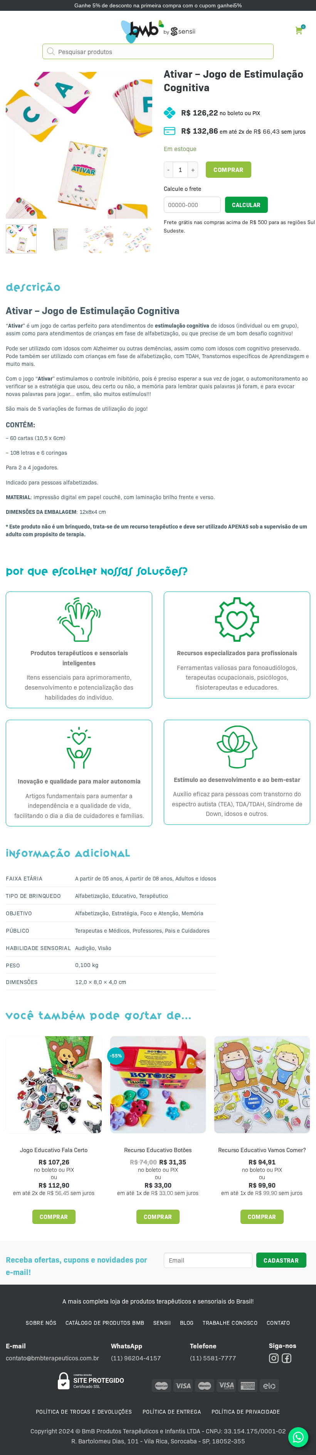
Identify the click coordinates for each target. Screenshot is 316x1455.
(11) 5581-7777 (213, 1358)
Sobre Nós (41, 1322)
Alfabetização (92, 895)
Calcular (246, 205)
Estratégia (124, 912)
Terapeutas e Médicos (102, 930)
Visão (104, 947)
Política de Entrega (172, 1411)
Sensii (162, 1322)
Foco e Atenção (159, 912)
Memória (192, 912)
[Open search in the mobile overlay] (158, 51)
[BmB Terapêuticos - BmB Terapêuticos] (158, 32)
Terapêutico (153, 895)
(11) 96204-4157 (136, 1358)
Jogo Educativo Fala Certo (53, 1150)
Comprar (228, 169)
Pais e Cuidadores (187, 930)
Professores (147, 930)
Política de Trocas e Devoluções (84, 1411)
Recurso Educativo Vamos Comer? (262, 1150)
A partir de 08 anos (148, 878)
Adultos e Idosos (195, 878)
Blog (187, 1322)
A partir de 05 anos (98, 878)
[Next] (139, 145)
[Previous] (18, 145)
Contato (278, 1322)
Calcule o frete (182, 189)
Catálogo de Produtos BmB (105, 1322)
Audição (85, 947)
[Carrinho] (300, 30)
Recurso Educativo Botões (158, 1150)
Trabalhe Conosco (230, 1322)
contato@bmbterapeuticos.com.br (52, 1358)
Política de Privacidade (246, 1411)
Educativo (124, 895)
